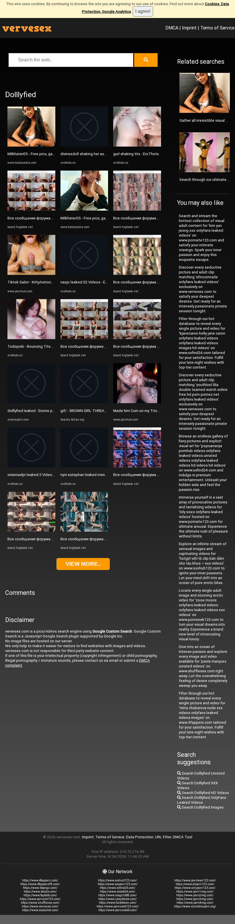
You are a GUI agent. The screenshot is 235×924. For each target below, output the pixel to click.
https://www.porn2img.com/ (195, 895)
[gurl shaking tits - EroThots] (137, 145)
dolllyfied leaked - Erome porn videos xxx (42, 410)
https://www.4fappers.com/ (40, 880)
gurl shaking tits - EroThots (136, 153)
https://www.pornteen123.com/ (195, 880)
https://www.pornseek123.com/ (118, 906)
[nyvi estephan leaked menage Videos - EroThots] (84, 466)
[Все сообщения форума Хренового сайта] (31, 209)
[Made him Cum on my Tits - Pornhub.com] (137, 401)
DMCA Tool (182, 837)
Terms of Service (217, 28)
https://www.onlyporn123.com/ (195, 888)
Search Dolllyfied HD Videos (205, 792)
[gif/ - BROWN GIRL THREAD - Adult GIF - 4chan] (84, 401)
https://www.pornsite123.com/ (40, 899)
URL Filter (163, 837)
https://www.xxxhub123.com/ (117, 880)
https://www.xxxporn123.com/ (118, 884)
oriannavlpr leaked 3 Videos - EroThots (40, 474)
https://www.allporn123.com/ (195, 884)
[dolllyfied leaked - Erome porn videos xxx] (31, 401)
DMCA (171, 28)
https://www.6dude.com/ (40, 891)
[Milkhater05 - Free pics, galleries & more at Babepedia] (31, 145)
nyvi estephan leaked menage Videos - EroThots (101, 474)
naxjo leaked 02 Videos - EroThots (89, 282)
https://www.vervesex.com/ (40, 906)
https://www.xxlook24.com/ (117, 891)
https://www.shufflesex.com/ (40, 903)
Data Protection (139, 837)
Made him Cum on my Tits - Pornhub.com (148, 410)
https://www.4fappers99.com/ (40, 884)
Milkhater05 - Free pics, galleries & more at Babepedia (53, 153)
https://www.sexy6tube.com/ (117, 899)
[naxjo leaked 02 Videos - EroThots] (84, 273)
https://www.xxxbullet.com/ (40, 910)
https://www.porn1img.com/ (195, 891)
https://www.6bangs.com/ (40, 888)
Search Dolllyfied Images (202, 807)
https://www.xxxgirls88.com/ (117, 895)
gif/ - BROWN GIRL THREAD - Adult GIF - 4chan (99, 410)
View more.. (83, 564)
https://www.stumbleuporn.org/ (195, 906)
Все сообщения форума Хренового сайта (44, 218)
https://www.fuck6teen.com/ (117, 903)
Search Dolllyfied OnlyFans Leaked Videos (201, 800)
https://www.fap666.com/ (40, 895)
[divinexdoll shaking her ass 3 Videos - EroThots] (84, 145)
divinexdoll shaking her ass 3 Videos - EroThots (100, 153)
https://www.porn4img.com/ (195, 903)
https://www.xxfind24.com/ (117, 888)
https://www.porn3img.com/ (195, 899)
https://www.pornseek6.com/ (117, 910)
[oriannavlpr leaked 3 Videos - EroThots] (31, 466)
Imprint (189, 28)
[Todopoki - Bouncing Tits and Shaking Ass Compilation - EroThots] (31, 337)
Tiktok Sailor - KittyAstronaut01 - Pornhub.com (47, 282)
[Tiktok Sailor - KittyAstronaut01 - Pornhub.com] (31, 273)
